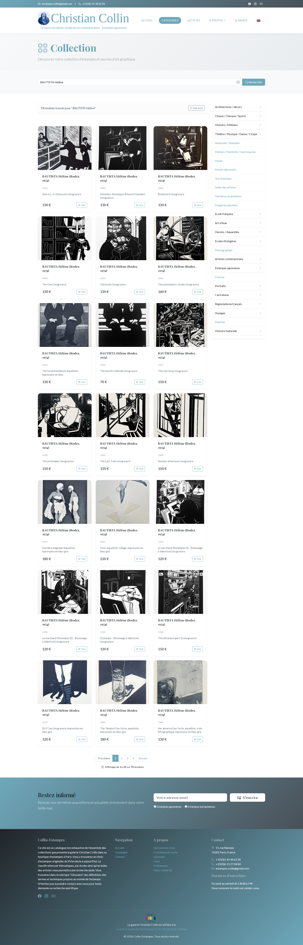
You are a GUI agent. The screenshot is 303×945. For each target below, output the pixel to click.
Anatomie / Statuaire (227, 143)
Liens (157, 861)
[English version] (258, 20)
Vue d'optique (223, 178)
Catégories (170, 20)
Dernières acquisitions (228, 196)
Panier (242, 20)
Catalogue (121, 852)
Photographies (224, 250)
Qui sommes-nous (164, 847)
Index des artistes (225, 187)
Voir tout (198, 108)
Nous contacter (163, 870)
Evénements (161, 865)
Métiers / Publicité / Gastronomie (235, 151)
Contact (120, 856)
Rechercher (255, 82)
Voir (83, 205)
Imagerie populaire (226, 205)
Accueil (147, 20)
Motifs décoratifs (225, 169)
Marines (220, 322)
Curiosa (219, 277)
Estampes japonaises (168, 806)
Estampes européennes (201, 806)
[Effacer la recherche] (238, 82)
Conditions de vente (165, 852)
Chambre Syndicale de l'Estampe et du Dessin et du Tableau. (151, 929)
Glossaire (159, 856)
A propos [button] (216, 20)
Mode (218, 160)
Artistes (193, 20)
